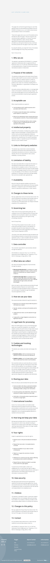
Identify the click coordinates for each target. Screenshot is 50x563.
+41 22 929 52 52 (31, 542)
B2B (15, 542)
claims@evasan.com (31, 545)
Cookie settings (27, 560)
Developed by (40, 560)
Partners (16, 545)
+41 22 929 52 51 (44, 542)
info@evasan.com (45, 545)
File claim (16, 547)
